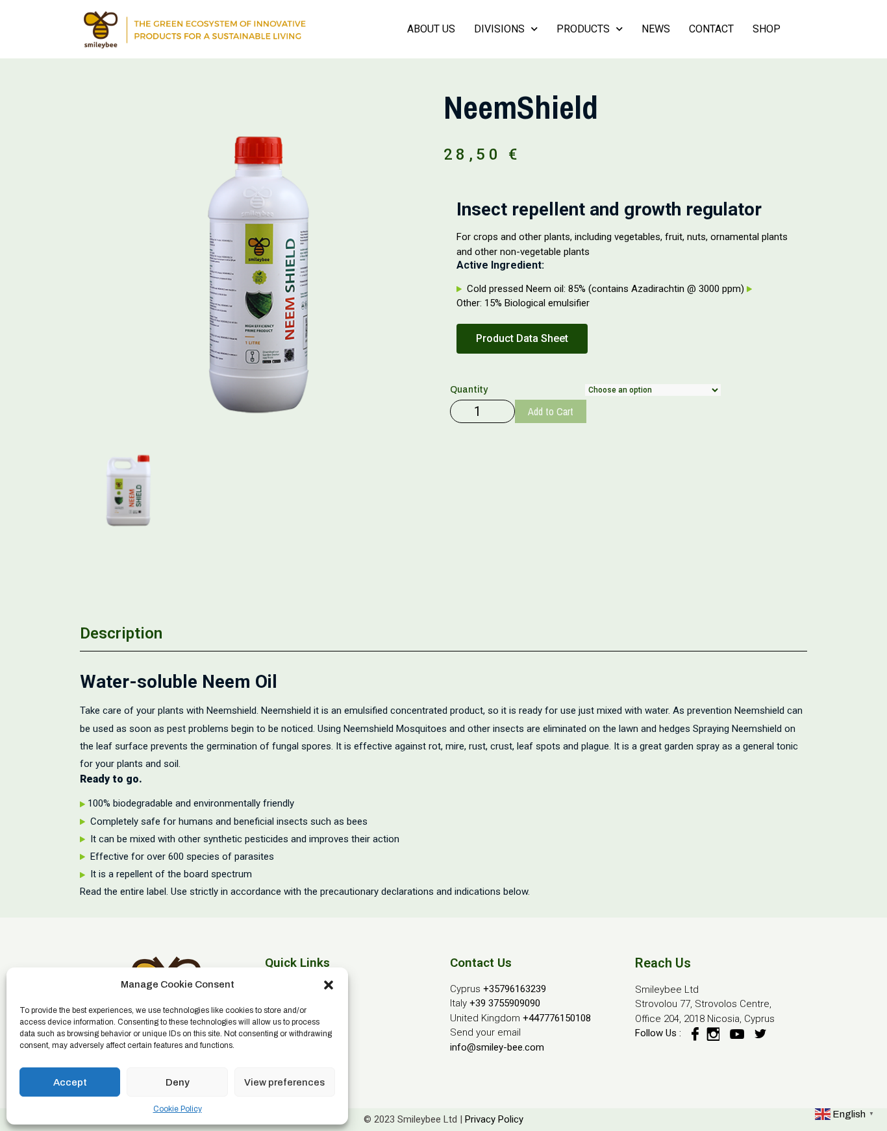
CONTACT (711, 29)
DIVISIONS (499, 29)
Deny (178, 1082)
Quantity (469, 390)
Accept (70, 1082)
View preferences (284, 1082)
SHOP (767, 29)
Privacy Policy (494, 1119)
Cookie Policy (177, 1108)
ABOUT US (431, 29)
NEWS (656, 29)
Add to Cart (550, 411)
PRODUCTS (583, 29)
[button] (328, 984)
